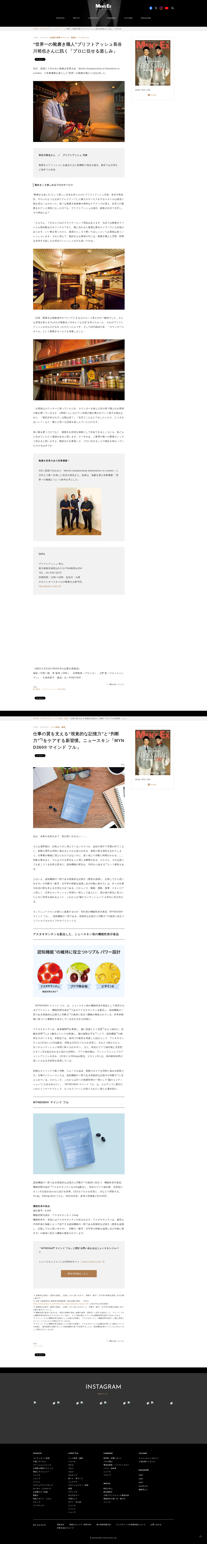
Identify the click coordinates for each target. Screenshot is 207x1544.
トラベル (72, 1462)
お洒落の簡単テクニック (60, 38)
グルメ (71, 1468)
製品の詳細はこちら (78, 1273)
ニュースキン (38, 1346)
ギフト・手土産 (74, 1502)
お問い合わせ (156, 1525)
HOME (36, 29)
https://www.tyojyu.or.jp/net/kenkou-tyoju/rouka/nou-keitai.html (61, 1304)
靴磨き (74, 38)
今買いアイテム (39, 1462)
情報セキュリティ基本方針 (80, 1525)
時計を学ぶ (108, 1489)
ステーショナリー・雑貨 (78, 1485)
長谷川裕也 (61, 689)
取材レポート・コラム (42, 1499)
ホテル (71, 1465)
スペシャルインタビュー (149, 1458)
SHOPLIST (143, 1486)
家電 (70, 1489)
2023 (141, 1482)
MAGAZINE (146, 18)
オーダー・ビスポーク (42, 1489)
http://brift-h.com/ (48, 586)
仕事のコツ (72, 1499)
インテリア (72, 1482)
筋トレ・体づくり (75, 1478)
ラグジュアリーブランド (43, 1485)
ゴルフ (71, 1472)
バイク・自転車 (110, 1468)
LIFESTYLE (93, 18)
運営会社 (60, 1525)
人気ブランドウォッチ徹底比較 (116, 1495)
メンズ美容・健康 (61, 718)
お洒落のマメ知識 (40, 1492)
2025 (141, 1475)
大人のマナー (73, 1495)
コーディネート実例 (41, 1458)
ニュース (36, 1475)
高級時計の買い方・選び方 (114, 1499)
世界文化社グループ (65, 1528)
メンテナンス (58, 29)
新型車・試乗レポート (113, 1458)
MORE (153, 95)
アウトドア (72, 1492)
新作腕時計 (108, 1492)
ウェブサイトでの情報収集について (130, 1525)
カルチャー (72, 1475)
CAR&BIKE (111, 18)
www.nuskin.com (92, 1262)
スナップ (36, 1502)
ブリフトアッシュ (49, 689)
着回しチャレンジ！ (41, 1472)
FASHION (60, 18)
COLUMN (128, 18)
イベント (36, 1482)
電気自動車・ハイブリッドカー (116, 1465)
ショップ (36, 1478)
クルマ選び (108, 1462)
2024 (141, 1479)
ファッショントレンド (42, 1465)
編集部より (143, 1490)
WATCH (76, 18)
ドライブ (107, 1475)
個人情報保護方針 (103, 1525)
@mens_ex (103, 1394)
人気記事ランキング (147, 1462)
